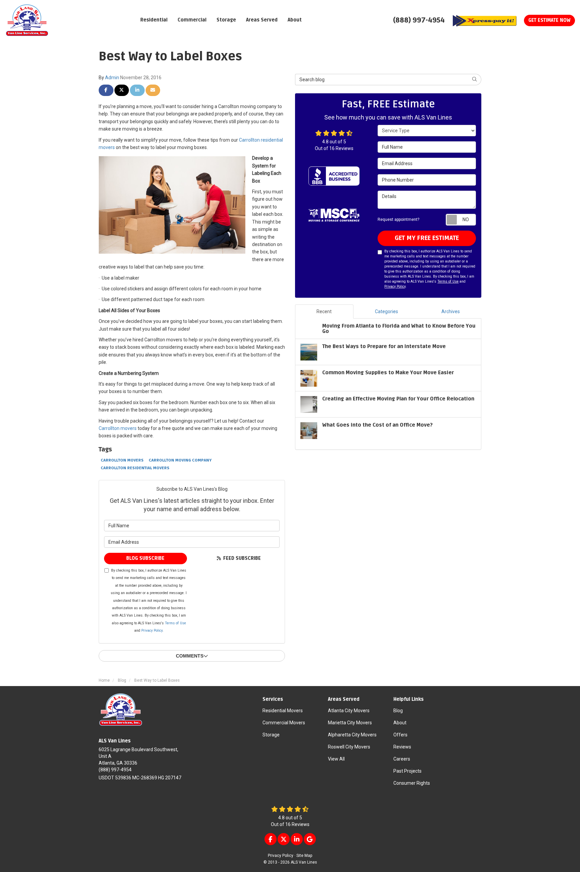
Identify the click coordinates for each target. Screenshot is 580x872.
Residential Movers (282, 710)
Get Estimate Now (549, 20)
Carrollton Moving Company (180, 460)
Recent (324, 311)
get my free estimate (427, 238)
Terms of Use (175, 623)
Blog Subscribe (145, 558)
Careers (401, 759)
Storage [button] (226, 20)
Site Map (304, 855)
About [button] (295, 20)
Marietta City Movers (350, 722)
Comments (189, 656)
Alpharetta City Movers (352, 734)
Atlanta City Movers (349, 710)
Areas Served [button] (262, 20)
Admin (112, 77)
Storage (271, 734)
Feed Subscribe (241, 558)
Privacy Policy (151, 630)
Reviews (402, 746)
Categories (386, 311)
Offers (400, 734)
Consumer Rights (411, 783)
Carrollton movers (118, 428)
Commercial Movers (283, 722)
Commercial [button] (192, 20)
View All (336, 759)
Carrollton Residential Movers (135, 468)
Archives (450, 311)
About (399, 722)
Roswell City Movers (349, 746)
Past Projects (407, 771)
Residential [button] (153, 20)
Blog (398, 710)
